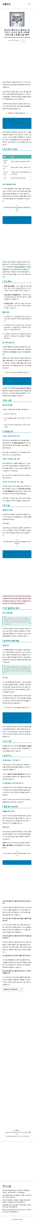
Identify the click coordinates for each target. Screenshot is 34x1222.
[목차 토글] (20, 989)
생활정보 (6, 4)
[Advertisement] (17, 62)
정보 (17, 1130)
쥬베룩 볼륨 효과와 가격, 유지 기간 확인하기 (17, 1136)
